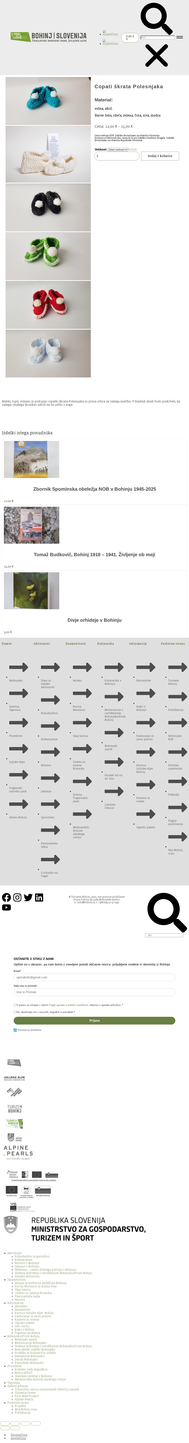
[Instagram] (17, 897)
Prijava (95, 1020)
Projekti (20, 1406)
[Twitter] (28, 897)
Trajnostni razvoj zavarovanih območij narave (47, 1389)
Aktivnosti (42, 643)
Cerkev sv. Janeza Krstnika (33, 1293)
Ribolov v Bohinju (27, 1263)
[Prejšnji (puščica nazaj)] (5, 1428)
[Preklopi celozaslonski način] (15, 1423)
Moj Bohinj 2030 (26, 1409)
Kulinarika (105, 643)
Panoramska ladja (27, 1296)
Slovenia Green (25, 1392)
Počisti (132, 149)
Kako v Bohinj (24, 1329)
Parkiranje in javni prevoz (33, 1316)
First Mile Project (27, 1396)
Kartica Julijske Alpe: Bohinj (34, 1313)
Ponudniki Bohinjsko (29, 1363)
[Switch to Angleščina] (111, 34)
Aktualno (21, 1306)
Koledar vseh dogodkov (31, 1369)
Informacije (138, 643)
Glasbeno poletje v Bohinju (33, 1376)
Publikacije (23, 1412)
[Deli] (25, 1423)
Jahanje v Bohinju (27, 1266)
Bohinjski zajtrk (26, 1339)
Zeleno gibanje (17, 1386)
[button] (157, 19)
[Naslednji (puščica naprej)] (15, 1428)
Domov (7, 643)
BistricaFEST (23, 1372)
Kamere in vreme (27, 1319)
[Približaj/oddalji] (5, 1423)
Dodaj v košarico (160, 156)
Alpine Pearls (24, 1399)
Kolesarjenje (23, 1259)
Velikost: (101, 149)
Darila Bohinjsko (26, 1359)
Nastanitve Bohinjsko (29, 1356)
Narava (20, 1299)
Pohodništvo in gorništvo (32, 1256)
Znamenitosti (76, 643)
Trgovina (13, 1382)
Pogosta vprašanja (27, 1333)
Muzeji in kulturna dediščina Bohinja (41, 1283)
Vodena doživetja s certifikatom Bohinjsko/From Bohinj (53, 1273)
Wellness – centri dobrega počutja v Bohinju (45, 1269)
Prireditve (14, 1366)
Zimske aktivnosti (27, 1276)
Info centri (22, 1326)
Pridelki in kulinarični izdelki (35, 1353)
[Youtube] (6, 907)
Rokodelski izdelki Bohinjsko (35, 1349)
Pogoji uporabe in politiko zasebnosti (68, 1005)
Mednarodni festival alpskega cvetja (40, 1379)
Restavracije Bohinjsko (31, 1343)
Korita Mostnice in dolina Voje (36, 1286)
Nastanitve (22, 1309)
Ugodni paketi (25, 1323)
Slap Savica (23, 1289)
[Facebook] (6, 897)
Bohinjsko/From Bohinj (23, 1336)
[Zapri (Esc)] (36, 1423)
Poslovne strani (173, 643)
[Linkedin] (39, 897)
